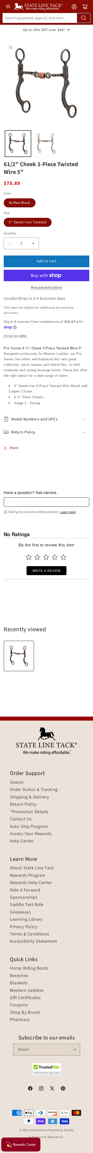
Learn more (68, 512)
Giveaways (20, 912)
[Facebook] (30, 1089)
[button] (46, 419)
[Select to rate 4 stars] (55, 557)
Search (17, 782)
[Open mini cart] (85, 7)
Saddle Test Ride (27, 905)
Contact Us (21, 819)
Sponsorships (23, 897)
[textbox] (46, 502)
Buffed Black (19, 202)
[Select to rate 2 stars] (37, 557)
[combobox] (46, 18)
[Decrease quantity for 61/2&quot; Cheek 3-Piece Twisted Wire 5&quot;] (9, 243)
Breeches (19, 976)
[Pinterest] (63, 1089)
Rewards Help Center (31, 883)
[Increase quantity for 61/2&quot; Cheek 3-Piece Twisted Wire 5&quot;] (33, 243)
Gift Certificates (25, 998)
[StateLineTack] (38, 6)
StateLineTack (38, 1130)
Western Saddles (27, 991)
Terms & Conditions (29, 934)
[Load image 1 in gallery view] (18, 143)
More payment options (46, 287)
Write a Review (46, 570)
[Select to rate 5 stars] (63, 557)
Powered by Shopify (61, 1130)
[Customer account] (74, 7)
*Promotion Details (29, 812)
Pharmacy (20, 1020)
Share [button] (14, 447)
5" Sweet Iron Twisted (27, 222)
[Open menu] (7, 6)
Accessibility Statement (33, 941)
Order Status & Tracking (34, 790)
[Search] (83, 18)
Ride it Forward (25, 890)
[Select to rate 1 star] (28, 557)
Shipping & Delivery (29, 797)
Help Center (22, 841)
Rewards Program (27, 876)
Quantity (10, 233)
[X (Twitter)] (52, 1089)
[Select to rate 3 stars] (46, 557)
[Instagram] (41, 1089)
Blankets (19, 983)
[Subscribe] (74, 1049)
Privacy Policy (23, 927)
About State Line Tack (32, 868)
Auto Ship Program (29, 827)
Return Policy (23, 804)
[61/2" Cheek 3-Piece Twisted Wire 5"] (18, 655)
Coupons (19, 1005)
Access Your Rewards (31, 834)
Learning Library (26, 919)
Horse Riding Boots (29, 968)
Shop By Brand (25, 1013)
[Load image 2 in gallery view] (46, 143)
